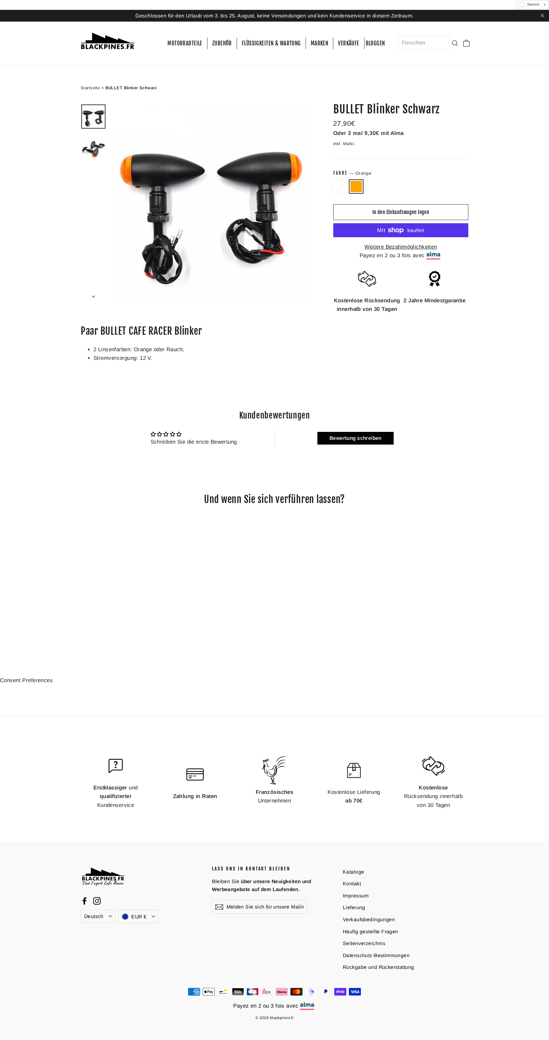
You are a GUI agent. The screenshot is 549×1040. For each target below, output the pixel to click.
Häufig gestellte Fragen (370, 931)
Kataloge (353, 871)
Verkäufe (348, 43)
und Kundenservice (115, 796)
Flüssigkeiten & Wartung (271, 43)
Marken (320, 43)
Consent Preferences (26, 680)
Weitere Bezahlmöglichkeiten (400, 247)
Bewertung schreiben (355, 438)
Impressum (356, 895)
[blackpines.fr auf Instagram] (97, 900)
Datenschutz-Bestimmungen (376, 955)
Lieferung (354, 907)
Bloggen (375, 43)
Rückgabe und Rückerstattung (378, 967)
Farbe (352, 173)
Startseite (90, 87)
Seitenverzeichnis (364, 943)
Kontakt (352, 883)
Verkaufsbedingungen (369, 919)
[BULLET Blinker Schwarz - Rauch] (84, 627)
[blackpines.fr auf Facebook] (84, 900)
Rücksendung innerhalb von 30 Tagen (433, 796)
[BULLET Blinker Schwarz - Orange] (92, 627)
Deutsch (94, 916)
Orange (356, 186)
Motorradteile (184, 43)
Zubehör (222, 43)
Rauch (340, 186)
